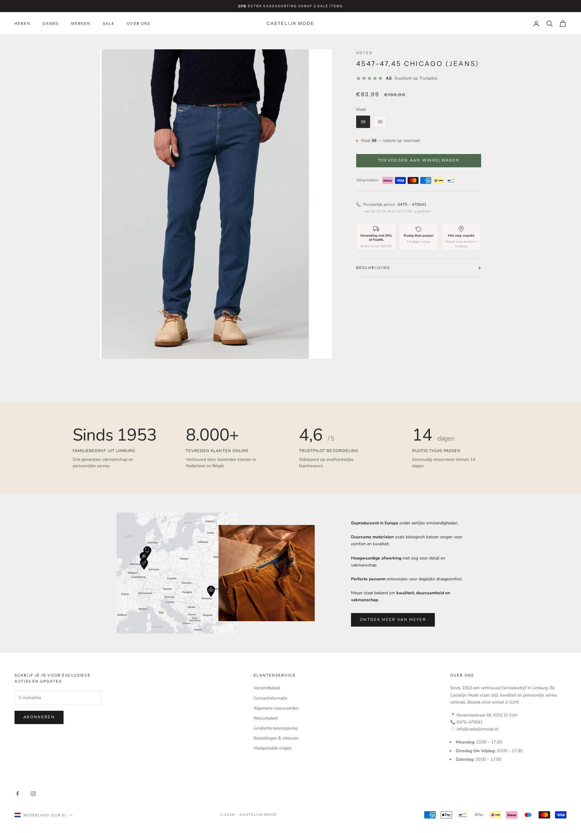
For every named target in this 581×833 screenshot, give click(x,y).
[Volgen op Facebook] (18, 794)
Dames (51, 23)
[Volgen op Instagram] (33, 794)
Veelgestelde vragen (273, 748)
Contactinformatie (270, 698)
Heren (23, 23)
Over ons (138, 23)
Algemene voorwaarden (276, 708)
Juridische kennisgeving (275, 728)
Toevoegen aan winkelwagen (419, 160)
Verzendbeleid (267, 688)
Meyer (364, 53)
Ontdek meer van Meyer (393, 619)
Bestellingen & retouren (276, 738)
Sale (109, 23)
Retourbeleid (265, 718)
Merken (81, 23)
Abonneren (39, 717)
